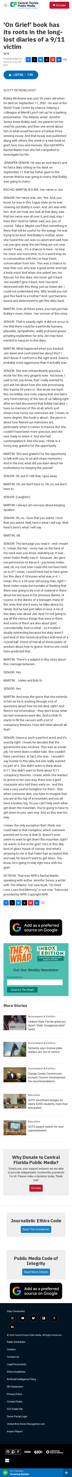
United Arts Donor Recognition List (26, 1424)
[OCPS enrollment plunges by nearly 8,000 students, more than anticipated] (14, 1101)
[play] (5, 1472)
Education (34, 1095)
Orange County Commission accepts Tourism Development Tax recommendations (46, 1077)
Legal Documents (16, 1364)
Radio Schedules (16, 1342)
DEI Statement (15, 1386)
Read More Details (36, 1272)
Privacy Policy (14, 1394)
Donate (61, 5)
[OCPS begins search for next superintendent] (14, 1127)
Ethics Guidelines (16, 1372)
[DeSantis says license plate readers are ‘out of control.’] (14, 1049)
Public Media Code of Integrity (36, 1260)
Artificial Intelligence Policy (21, 1379)
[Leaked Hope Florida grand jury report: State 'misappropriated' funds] (14, 1022)
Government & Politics (41, 1016)
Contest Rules (14, 1401)
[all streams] (67, 1472)
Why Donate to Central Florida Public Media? (36, 1159)
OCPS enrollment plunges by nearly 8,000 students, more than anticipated (48, 1104)
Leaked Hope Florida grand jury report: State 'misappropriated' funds (47, 1025)
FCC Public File (15, 1409)
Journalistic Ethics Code (36, 1221)
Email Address (16, 977)
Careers (11, 1349)
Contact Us (13, 1357)
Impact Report (15, 1431)
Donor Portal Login (17, 1416)
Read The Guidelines (36, 1229)
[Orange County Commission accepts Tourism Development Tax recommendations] (14, 1074)
